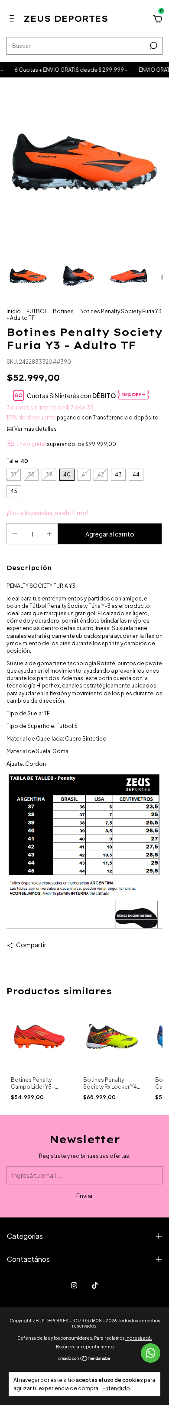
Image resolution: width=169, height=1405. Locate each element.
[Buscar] (152, 45)
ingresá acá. (138, 1338)
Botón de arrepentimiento (85, 1346)
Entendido (116, 1388)
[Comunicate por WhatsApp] (150, 1353)
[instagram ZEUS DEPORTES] (74, 1285)
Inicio (13, 311)
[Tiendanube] (85, 1359)
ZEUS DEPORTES (65, 18)
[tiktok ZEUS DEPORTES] (94, 1285)
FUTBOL (36, 311)
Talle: (17, 461)
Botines (63, 311)
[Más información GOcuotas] (133, 395)
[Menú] (13, 20)
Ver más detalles (35, 429)
